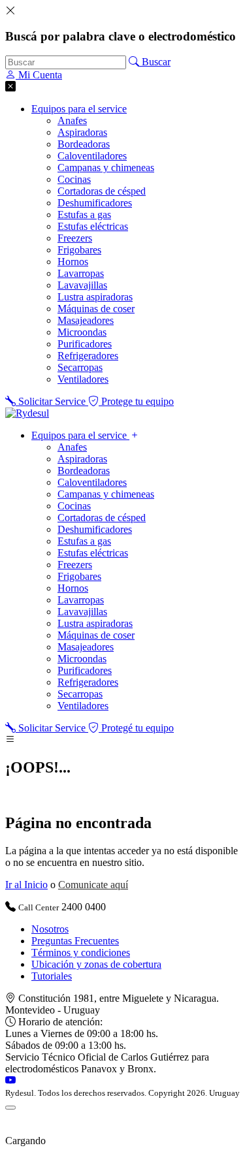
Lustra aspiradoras (95, 296)
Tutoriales (51, 976)
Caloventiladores (92, 155)
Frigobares (79, 249)
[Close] (10, 1108)
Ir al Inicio (26, 884)
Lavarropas (80, 273)
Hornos (72, 261)
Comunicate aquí (93, 884)
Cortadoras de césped (101, 191)
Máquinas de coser (96, 308)
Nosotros (50, 929)
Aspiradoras (82, 132)
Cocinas (74, 179)
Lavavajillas (82, 285)
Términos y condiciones (80, 952)
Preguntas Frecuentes (75, 940)
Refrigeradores (87, 355)
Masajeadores (85, 320)
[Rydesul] (27, 413)
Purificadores (84, 343)
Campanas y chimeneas (105, 167)
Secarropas (80, 367)
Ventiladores (82, 379)
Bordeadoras (83, 144)
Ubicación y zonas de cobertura (96, 964)
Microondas (81, 332)
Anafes (72, 120)
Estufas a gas (84, 214)
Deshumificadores (94, 202)
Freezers (74, 238)
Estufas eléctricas (92, 226)
